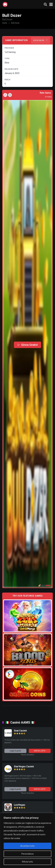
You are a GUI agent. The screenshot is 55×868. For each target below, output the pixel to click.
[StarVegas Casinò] (8, 771)
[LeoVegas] (8, 810)
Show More (39, 40)
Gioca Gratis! (30, 344)
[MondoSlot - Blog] (5, 4)
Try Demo (27, 615)
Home (4, 23)
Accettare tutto (27, 846)
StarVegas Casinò (24, 766)
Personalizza (27, 854)
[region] (27, 840)
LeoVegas (19, 804)
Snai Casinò (20, 730)
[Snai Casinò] (8, 735)
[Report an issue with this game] (5, 95)
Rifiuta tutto (27, 862)
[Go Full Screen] (10, 95)
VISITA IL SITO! (39, 751)
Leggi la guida (15, 751)
